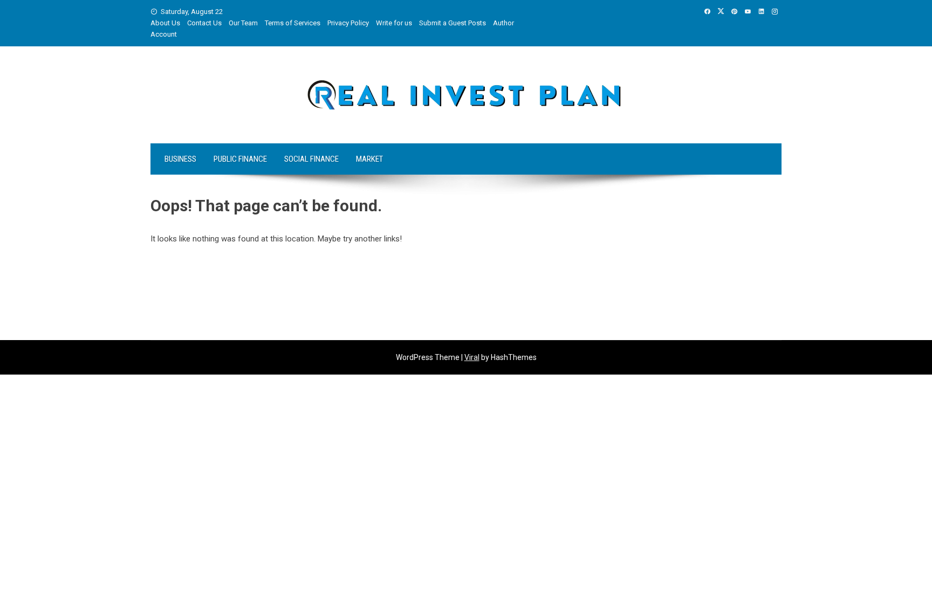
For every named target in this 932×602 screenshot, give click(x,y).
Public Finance (240, 159)
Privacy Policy (348, 23)
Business (180, 159)
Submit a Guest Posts (452, 23)
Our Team (243, 23)
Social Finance (311, 159)
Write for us (394, 23)
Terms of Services (292, 23)
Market (369, 159)
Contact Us (204, 23)
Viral (471, 357)
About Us (165, 23)
